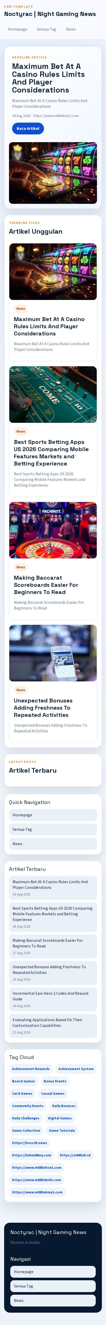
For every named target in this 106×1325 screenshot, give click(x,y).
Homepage (17, 29)
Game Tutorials (62, 1130)
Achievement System (76, 1069)
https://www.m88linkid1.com (36, 1180)
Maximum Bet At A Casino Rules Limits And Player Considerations (49, 326)
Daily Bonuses (64, 1106)
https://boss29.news (29, 1143)
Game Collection (26, 1130)
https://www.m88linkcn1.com (36, 1167)
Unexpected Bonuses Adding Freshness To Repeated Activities (43, 707)
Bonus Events (55, 1081)
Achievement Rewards (31, 1069)
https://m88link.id (75, 1155)
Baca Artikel (28, 128)
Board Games (23, 1081)
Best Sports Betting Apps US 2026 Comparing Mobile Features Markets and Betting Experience (51, 452)
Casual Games (53, 1093)
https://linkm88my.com (31, 1155)
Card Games (22, 1093)
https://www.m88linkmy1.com (37, 1192)
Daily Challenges (25, 1118)
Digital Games (60, 1118)
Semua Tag (46, 29)
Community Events (27, 1106)
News (71, 29)
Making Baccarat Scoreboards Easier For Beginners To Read (46, 585)
